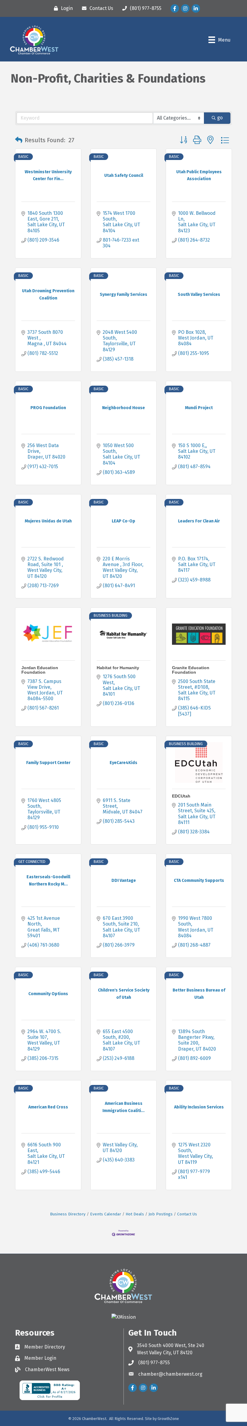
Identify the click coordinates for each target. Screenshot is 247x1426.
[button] (18, 140)
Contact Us (187, 1214)
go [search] (220, 118)
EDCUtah (181, 796)
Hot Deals (135, 1214)
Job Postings (161, 1214)
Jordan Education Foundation (39, 670)
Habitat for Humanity (118, 667)
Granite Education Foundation (190, 670)
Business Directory (68, 1214)
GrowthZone (168, 1418)
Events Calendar (105, 1214)
